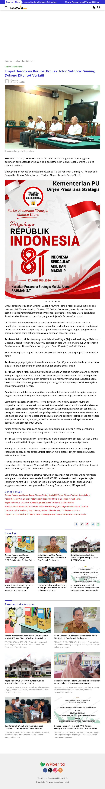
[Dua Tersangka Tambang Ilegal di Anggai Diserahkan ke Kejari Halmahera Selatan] (52, 574)
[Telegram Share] (93, 524)
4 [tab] (55, 301)
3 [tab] (52, 301)
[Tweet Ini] (82, 524)
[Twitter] (50, 770)
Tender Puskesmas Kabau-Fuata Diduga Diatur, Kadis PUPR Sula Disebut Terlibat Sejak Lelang (47, 495)
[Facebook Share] (76, 524)
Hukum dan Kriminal (14, 66)
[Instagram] (55, 770)
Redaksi (41, 778)
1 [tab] (46, 301)
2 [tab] (49, 301)
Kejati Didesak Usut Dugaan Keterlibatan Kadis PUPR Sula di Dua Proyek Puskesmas (43, 499)
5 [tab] (59, 301)
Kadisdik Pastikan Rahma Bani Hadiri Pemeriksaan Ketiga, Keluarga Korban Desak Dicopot (46, 506)
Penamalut (14, 80)
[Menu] (6, 7)
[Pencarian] (98, 7)
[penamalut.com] (18, 7)
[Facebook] (45, 770)
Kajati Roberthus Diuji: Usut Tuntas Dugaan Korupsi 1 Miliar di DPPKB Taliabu (39, 502)
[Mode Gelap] (94, 7)
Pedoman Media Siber (58, 778)
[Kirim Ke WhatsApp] (98, 524)
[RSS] (60, 770)
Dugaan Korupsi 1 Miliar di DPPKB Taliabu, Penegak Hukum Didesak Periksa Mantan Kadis (45, 514)
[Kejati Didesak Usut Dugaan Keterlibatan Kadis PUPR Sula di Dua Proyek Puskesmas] (52, 544)
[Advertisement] (52, 33)
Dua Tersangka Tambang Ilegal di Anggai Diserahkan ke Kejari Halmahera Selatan (42, 510)
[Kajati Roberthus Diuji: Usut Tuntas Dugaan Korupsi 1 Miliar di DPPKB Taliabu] (85, 544)
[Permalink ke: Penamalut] (7, 81)
